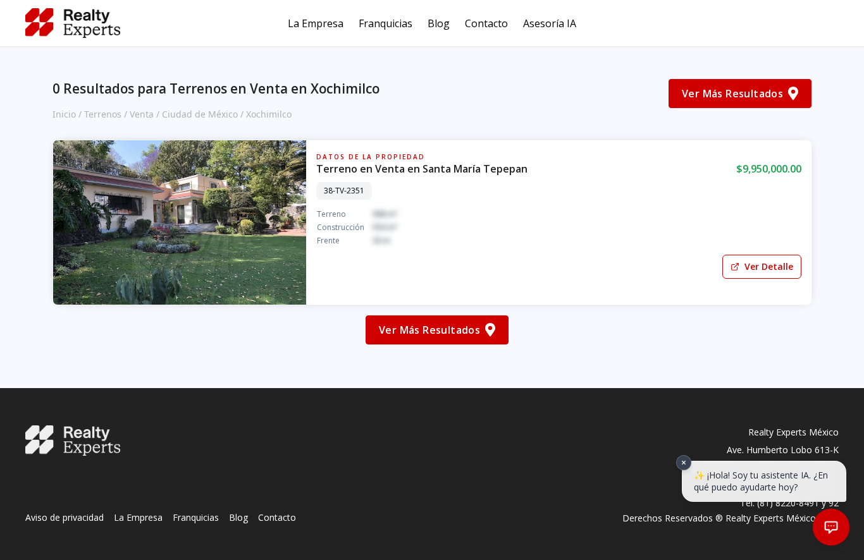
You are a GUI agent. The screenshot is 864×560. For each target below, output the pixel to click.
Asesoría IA (549, 23)
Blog (439, 23)
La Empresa (315, 23)
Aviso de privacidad (64, 517)
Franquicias (385, 23)
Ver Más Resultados (732, 93)
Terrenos (102, 114)
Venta (142, 114)
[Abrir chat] (831, 527)
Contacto (486, 23)
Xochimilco (269, 114)
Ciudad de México (200, 114)
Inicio (64, 114)
